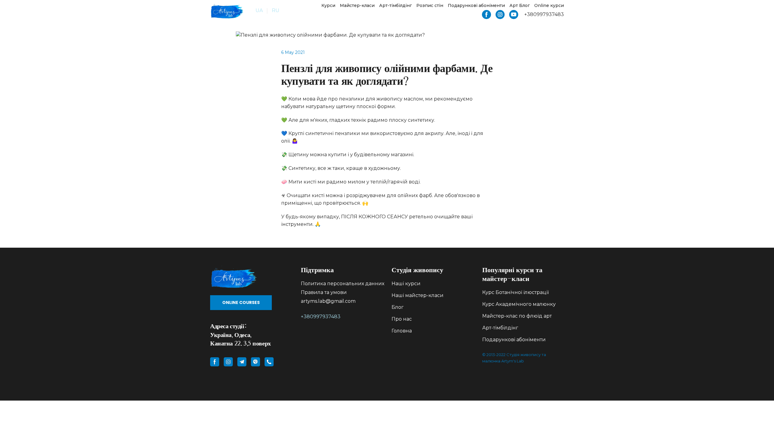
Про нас (402, 319)
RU (275, 10)
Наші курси (406, 283)
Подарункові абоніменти (476, 5)
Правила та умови (324, 292)
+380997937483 (320, 316)
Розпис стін (429, 5)
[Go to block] (251, 277)
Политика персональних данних (342, 283)
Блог (398, 307)
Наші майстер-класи (418, 295)
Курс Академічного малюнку (519, 304)
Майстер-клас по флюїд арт (517, 316)
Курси (328, 5)
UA (259, 10)
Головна (402, 331)
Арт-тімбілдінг (395, 5)
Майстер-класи (357, 5)
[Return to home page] (227, 10)
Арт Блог (519, 5)
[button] (486, 14)
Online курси (549, 5)
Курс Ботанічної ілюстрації (515, 292)
